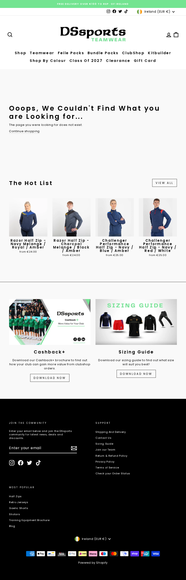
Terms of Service (107, 467)
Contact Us (103, 438)
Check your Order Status (112, 473)
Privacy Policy (105, 461)
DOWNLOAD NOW (50, 378)
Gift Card (145, 60)
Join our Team (105, 449)
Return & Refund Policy (111, 456)
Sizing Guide (104, 444)
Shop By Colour (48, 60)
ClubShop (133, 53)
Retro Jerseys (18, 502)
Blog (12, 526)
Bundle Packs (103, 53)
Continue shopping (24, 131)
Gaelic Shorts (18, 508)
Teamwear (42, 53)
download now (136, 374)
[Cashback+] (50, 322)
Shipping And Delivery (110, 432)
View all (165, 183)
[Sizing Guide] (136, 322)
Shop (21, 53)
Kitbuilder (159, 53)
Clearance (118, 60)
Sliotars (14, 514)
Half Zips (15, 496)
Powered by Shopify (93, 563)
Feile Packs (71, 53)
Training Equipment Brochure (29, 520)
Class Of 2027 (86, 60)
